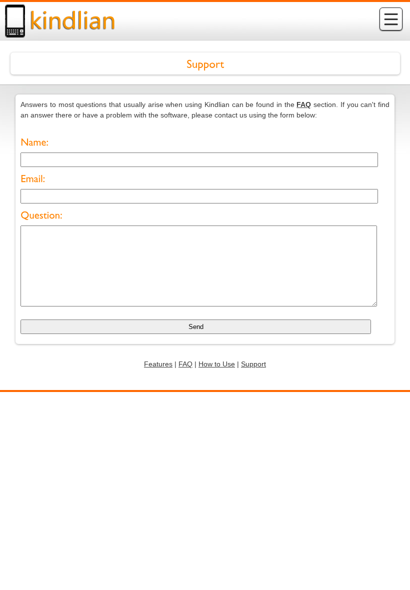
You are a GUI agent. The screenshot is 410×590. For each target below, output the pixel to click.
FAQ (185, 364)
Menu (391, 19)
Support (253, 364)
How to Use (216, 364)
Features (158, 364)
